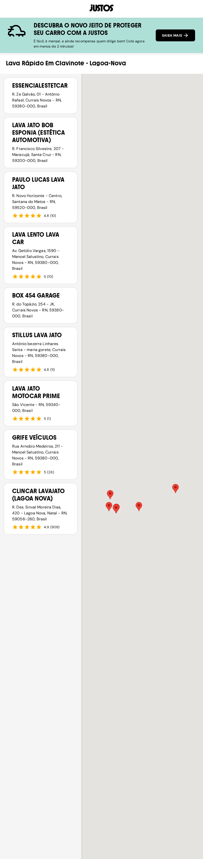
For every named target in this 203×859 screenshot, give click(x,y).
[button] (139, 506)
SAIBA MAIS (172, 35)
